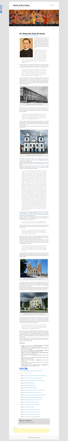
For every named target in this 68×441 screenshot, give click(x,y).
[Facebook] (1, 6)
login (25, 422)
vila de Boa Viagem (34, 159)
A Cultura (31, 25)
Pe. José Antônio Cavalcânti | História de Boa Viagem (33, 377)
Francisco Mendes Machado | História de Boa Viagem (33, 399)
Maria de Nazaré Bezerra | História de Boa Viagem (32, 414)
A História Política (41, 25)
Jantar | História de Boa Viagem (29, 406)
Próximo (53, 28)
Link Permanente (40, 370)
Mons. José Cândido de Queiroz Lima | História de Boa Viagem (34, 380)
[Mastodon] (1, 8)
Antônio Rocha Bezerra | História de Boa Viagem (32, 411)
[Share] (1, 12)
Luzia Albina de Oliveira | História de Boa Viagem (32, 416)
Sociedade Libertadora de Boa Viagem (37, 165)
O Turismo (51, 25)
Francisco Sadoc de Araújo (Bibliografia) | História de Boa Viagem (34, 394)
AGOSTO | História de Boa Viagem (29, 385)
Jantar (41, 217)
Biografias (24, 370)
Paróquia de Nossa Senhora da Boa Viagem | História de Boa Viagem (35, 375)
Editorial (14, 25)
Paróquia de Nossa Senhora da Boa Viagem (29, 214)
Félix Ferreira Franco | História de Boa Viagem (31, 402)
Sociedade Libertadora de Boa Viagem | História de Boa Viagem (34, 390)
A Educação (35, 25)
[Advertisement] (31, 430)
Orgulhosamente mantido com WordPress (34, 437)
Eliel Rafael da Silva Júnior (33, 35)
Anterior (14, 28)
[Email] (1, 10)
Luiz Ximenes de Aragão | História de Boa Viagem (32, 409)
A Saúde (47, 25)
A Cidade (26, 25)
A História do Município (20, 25)
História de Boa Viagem (21, 5)
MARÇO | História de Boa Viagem (29, 382)
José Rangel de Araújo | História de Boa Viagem (32, 404)
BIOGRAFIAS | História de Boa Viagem (30, 387)
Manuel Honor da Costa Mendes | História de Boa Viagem (33, 397)
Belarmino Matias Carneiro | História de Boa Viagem (32, 392)
